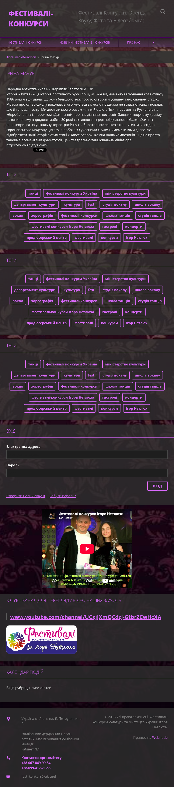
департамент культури (35, 204)
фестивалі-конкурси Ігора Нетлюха (63, 226)
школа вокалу (147, 204)
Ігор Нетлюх (136, 237)
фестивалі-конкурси (79, 215)
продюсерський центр (47, 237)
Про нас (133, 42)
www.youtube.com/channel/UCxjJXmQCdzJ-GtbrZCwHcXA (85, 616)
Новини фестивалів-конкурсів (85, 42)
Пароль (13, 465)
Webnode (160, 737)
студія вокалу (114, 204)
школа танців (117, 215)
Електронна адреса (23, 446)
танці (33, 193)
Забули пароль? (63, 496)
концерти (134, 226)
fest (91, 204)
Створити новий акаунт (25, 496)
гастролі (109, 226)
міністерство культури (125, 193)
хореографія (42, 215)
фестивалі (84, 237)
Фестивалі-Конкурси (25, 42)
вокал (18, 215)
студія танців (150, 215)
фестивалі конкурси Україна (71, 193)
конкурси (109, 237)
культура (72, 204)
